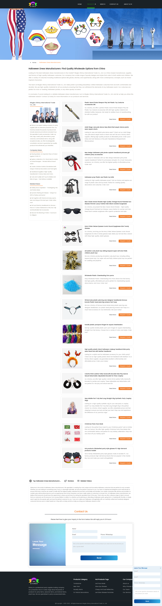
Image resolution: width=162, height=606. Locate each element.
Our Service (127, 592)
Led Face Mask (100, 584)
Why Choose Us (128, 586)
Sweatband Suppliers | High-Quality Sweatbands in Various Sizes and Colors (41, 173)
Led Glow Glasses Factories (104, 592)
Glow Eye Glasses (101, 586)
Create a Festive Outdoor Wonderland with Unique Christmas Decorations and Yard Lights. (43, 168)
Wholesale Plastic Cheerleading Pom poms (99, 275)
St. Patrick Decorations (81, 592)
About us (127, 4)
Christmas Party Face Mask (94, 424)
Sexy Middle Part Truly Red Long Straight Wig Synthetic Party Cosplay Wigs (108, 399)
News (102, 4)
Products (90, 4)
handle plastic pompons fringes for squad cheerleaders (104, 325)
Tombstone (77, 584)
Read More (112, 119)
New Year (76, 586)
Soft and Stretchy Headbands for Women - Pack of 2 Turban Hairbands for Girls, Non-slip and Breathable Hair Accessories (43, 207)
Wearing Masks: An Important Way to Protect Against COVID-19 (43, 155)
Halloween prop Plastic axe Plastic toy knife (99, 177)
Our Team (126, 589)
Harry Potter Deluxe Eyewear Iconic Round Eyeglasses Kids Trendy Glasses (107, 227)
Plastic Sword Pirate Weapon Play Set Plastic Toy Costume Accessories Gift (104, 103)
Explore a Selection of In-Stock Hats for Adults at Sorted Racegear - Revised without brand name (44, 161)
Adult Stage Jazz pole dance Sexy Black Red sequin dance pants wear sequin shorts (107, 128)
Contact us (114, 4)
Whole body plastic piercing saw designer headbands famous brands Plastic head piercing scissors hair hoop (106, 301)
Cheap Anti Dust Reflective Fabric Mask (104, 589)
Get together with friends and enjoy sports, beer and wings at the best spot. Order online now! (43, 200)
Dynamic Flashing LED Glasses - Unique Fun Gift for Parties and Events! (43, 194)
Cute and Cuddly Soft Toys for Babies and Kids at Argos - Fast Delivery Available (43, 178)
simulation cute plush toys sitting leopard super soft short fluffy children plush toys (106, 252)
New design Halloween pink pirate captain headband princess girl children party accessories (107, 153)
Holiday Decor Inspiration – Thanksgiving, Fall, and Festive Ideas (44, 189)
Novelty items (78, 589)
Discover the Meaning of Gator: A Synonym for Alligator (43, 214)
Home (80, 4)
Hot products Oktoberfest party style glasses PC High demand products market (106, 449)
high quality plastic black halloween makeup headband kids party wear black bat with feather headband (107, 350)
